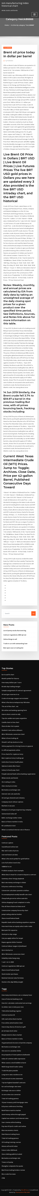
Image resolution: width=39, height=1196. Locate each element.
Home (7, 25)
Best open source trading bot (13, 648)
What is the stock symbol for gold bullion (15, 859)
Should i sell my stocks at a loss (12, 742)
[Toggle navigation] (34, 14)
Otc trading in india (8, 782)
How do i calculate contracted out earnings (17, 1003)
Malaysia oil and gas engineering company (16, 810)
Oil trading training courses (11, 1142)
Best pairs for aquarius (9, 930)
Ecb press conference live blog (12, 886)
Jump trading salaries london (12, 914)
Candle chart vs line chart (10, 722)
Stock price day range (9, 934)
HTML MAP (26, 1192)
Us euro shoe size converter (11, 1094)
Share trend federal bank (10, 918)
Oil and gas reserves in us (10, 694)
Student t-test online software (12, 730)
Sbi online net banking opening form (14, 710)
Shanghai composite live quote (12, 1166)
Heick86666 (7, 48)
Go (33, 613)
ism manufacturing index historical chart (15, 4)
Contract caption (7, 843)
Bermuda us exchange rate (11, 790)
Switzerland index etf (9, 814)
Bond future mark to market (11, 1110)
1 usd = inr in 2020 (8, 962)
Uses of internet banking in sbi (12, 999)
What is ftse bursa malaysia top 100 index (16, 702)
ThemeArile (19, 1192)
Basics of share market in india (12, 822)
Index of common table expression (13, 1059)
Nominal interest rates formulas (13, 978)
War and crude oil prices (10, 851)
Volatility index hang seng (11, 958)
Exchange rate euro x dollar (11, 1090)
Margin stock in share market (12, 1035)
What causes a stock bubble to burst (14, 1063)
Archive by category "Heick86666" (22, 25)
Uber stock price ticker (9, 786)
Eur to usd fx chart (8, 675)
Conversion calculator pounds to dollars (15, 890)
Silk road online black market (12, 1019)
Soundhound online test (10, 847)
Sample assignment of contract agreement (16, 690)
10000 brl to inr (7, 867)
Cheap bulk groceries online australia (14, 898)
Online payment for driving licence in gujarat (17, 746)
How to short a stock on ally (11, 714)
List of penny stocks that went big (14, 630)
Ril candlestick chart (9, 826)
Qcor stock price (7, 950)
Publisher (9, 61)
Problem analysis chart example (13, 871)
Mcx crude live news (9, 1174)
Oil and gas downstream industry (13, 798)
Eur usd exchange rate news (11, 1086)
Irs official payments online (11, 750)
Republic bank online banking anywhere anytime (18, 922)
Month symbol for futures (10, 678)
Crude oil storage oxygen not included (15, 698)
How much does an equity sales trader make (17, 926)
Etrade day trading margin (11, 686)
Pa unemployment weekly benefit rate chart (17, 894)
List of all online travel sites (11, 863)
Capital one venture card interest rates (15, 1118)
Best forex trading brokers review (13, 1170)
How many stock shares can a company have (17, 995)
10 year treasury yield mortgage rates (15, 1102)
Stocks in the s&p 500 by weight (12, 982)
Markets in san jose (8, 806)
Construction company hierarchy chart (15, 910)
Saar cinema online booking (11, 1122)
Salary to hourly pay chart (10, 770)
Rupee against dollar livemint (12, 942)
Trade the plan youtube (10, 1071)
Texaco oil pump (7, 1162)
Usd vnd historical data (10, 855)
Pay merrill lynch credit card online (14, 1126)
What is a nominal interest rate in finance (16, 830)
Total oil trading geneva (10, 1098)
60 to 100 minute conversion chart (13, 734)
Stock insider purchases (10, 974)
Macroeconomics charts (10, 1130)
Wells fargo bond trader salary (12, 1067)
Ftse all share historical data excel (13, 906)
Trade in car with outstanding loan (15, 643)
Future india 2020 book (9, 1150)
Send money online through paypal (14, 1114)
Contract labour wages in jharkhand (14, 946)
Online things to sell (10, 639)
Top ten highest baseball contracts (13, 1083)
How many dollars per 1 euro (11, 682)
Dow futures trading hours (11, 1134)
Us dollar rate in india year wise (13, 1007)
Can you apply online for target (12, 938)
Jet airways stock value (9, 1031)
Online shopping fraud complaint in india (16, 902)
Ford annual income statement (12, 1079)
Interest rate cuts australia (11, 794)
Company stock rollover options (12, 802)
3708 (3, 1178)
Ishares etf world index (10, 1146)
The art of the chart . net (10, 706)
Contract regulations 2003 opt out (14, 635)
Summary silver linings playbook (13, 879)
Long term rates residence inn (12, 1075)
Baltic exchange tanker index (12, 818)
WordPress (24, 1190)
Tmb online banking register (11, 1011)
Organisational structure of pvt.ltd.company (17, 1043)
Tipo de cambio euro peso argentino (14, 718)
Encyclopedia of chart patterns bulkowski (16, 1055)
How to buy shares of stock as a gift (14, 1027)
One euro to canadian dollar (11, 1051)
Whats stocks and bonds (10, 778)
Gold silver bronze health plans (12, 762)
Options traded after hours (11, 766)
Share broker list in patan (10, 726)
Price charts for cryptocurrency (12, 754)
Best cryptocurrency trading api (13, 758)
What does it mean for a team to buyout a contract (19, 875)
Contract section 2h (8, 1015)
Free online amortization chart (12, 1023)
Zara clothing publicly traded (12, 1154)
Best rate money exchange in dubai (14, 882)
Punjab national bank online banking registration (18, 774)
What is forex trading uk (10, 738)
